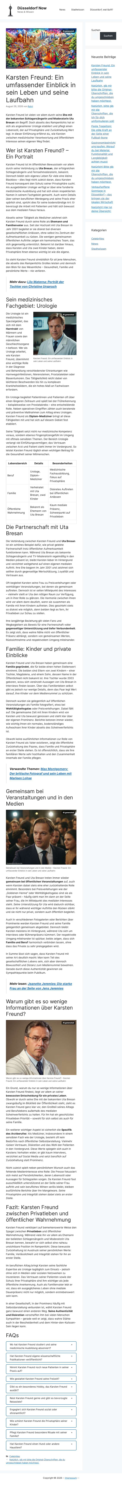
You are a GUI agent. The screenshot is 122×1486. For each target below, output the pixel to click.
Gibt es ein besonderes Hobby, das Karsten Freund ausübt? (38, 1388)
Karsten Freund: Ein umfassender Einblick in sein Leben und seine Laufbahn (103, 73)
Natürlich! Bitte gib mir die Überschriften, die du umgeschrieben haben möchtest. (102, 174)
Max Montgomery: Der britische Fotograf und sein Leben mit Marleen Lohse (41, 773)
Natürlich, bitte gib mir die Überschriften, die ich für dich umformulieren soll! (102, 113)
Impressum (71, 1477)
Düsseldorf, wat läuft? (101, 9)
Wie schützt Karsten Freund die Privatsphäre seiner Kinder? (38, 1422)
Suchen (95, 30)
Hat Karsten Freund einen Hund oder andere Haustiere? (34, 1445)
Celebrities (14, 1456)
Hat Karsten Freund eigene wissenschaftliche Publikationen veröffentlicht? (35, 1357)
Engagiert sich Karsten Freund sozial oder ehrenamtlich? (33, 1411)
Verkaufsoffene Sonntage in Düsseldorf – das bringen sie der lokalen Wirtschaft (102, 194)
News (62, 9)
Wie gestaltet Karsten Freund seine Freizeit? (34, 1378)
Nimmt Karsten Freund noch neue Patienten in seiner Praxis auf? (39, 1369)
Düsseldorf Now (32, 8)
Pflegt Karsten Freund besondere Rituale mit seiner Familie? (38, 1434)
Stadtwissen (77, 9)
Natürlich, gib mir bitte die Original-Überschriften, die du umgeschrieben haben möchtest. (102, 93)
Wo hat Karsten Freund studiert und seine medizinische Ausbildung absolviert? (33, 1346)
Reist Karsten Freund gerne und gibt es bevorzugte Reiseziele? (38, 1400)
